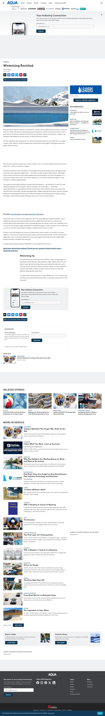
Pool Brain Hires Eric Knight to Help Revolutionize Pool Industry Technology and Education (80, 131)
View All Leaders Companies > (86, 100)
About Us (35, 710)
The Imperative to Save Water (36, 610)
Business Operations (30, 533)
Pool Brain (30, 479)
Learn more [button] (51, 713)
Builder (26, 608)
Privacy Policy (57, 710)
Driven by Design (31, 565)
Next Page (18, 625)
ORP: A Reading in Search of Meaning (40, 505)
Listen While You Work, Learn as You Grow (79, 113)
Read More (61, 642)
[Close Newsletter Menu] (101, 15)
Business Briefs (74, 128)
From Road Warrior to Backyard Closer (40, 595)
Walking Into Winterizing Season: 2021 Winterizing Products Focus (38, 413)
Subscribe (50, 710)
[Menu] (3, 3)
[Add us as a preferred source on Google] (24, 74)
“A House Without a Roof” (78, 139)
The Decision (29, 520)
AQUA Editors (7, 69)
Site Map (69, 710)
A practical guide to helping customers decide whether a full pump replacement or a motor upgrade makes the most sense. (44, 523)
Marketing (73, 119)
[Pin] (20, 74)
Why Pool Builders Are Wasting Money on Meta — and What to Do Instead (79, 122)
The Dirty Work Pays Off (34, 580)
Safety (30, 410)
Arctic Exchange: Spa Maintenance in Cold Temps (27, 214)
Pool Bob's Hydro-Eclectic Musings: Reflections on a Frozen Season (14, 413)
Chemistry (27, 502)
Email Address (40, 23)
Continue (37, 340)
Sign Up (41, 31)
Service (6, 62)
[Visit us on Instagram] (41, 682)
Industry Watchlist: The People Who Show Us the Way (34, 358)
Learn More (11, 642)
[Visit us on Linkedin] (54, 682)
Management (21, 356)
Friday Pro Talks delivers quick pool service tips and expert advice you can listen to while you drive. (46, 450)
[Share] (8, 74)
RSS (64, 710)
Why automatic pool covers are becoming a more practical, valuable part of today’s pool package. (46, 493)
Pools (25, 517)
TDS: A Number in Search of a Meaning (40, 550)
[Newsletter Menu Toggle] (101, 3)
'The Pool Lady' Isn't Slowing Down (38, 535)
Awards (26, 578)
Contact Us (43, 710)
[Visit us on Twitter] (49, 682)
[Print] (4, 74)
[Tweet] (16, 74)
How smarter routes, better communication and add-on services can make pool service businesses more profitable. (44, 599)
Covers (72, 137)
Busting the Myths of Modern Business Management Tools (87, 413)
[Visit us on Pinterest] (45, 682)
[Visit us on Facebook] (37, 682)
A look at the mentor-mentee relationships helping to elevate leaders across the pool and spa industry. (45, 435)
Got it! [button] (100, 713)
